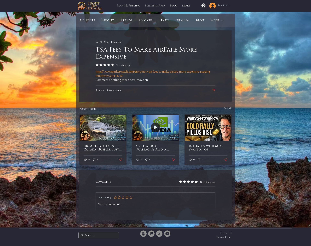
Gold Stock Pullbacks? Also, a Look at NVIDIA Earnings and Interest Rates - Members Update (155, 148)
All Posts (87, 20)
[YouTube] (167, 233)
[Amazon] (143, 233)
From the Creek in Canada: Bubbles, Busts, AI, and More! (102, 148)
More (215, 20)
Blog (200, 20)
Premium (182, 20)
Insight (107, 20)
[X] (159, 233)
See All (228, 108)
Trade (164, 20)
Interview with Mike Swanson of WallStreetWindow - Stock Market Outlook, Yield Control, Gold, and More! (206, 148)
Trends (126, 20)
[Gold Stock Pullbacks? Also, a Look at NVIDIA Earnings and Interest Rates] (155, 128)
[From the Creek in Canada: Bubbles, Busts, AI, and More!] (103, 128)
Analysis (145, 20)
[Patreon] (151, 233)
